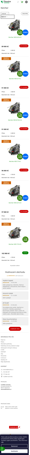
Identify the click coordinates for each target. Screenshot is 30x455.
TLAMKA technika (7, 376)
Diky (2, 354)
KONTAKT (3, 352)
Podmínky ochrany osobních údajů (10, 345)
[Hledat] (18, 2)
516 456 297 (6, 372)
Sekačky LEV (4, 359)
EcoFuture (3, 358)
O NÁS (2, 350)
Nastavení (14, 446)
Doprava (3, 340)
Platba (2, 342)
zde (2, 442)
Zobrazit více (15, 329)
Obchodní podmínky (6, 344)
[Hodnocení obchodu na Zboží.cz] (15, 427)
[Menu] (26, 2)
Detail (25, 253)
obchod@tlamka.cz (8, 369)
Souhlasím (14, 451)
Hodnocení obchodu (15, 272)
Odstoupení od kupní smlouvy (9, 348)
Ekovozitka (3, 355)
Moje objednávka (5, 361)
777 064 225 (6, 374)
